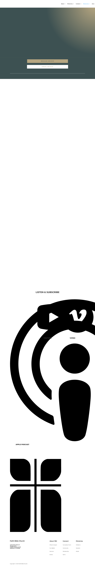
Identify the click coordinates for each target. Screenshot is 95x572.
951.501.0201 (13, 545)
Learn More (14, 197)
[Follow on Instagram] (17, 552)
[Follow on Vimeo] (19, 552)
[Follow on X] (13, 201)
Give (93, 3)
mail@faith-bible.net (15, 544)
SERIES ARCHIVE (47, 66)
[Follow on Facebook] (11, 201)
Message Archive (47, 61)
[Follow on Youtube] (16, 201)
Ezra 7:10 (29, 185)
